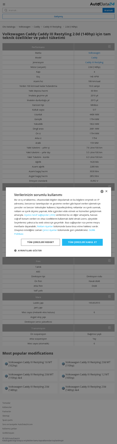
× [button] (106, 191)
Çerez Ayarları (50, 230)
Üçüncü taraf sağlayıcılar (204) (39, 214)
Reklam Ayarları (45, 226)
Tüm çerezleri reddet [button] (40, 242)
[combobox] (102, 191)
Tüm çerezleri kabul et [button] (82, 242)
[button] (28, 250)
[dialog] (58, 222)
